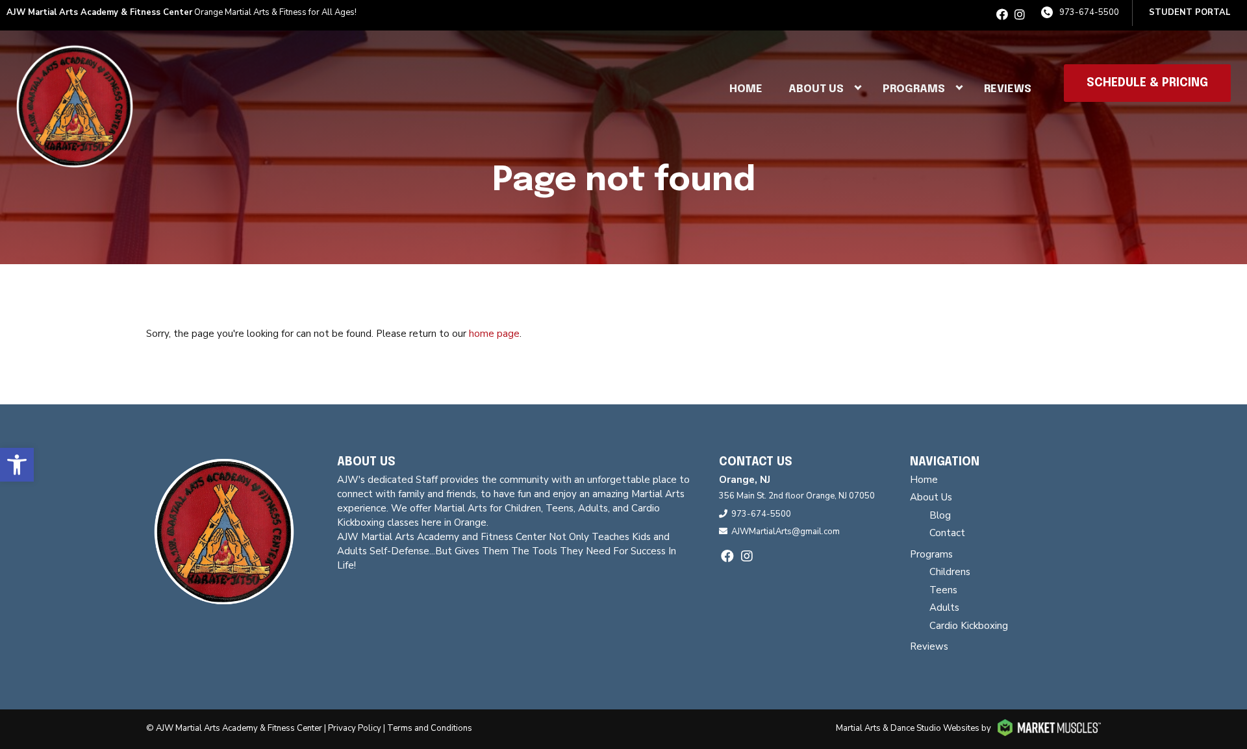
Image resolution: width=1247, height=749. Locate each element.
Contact (947, 532)
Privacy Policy (354, 728)
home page (494, 333)
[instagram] (1019, 15)
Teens (943, 589)
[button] (17, 465)
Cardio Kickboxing (968, 625)
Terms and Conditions (429, 728)
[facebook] (1002, 15)
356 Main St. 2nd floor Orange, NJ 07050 (797, 496)
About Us (816, 89)
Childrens (949, 571)
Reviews (1007, 89)
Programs (914, 89)
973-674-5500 (1089, 12)
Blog (940, 515)
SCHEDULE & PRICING (1147, 83)
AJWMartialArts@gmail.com (785, 531)
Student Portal (1190, 12)
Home (745, 89)
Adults (944, 607)
